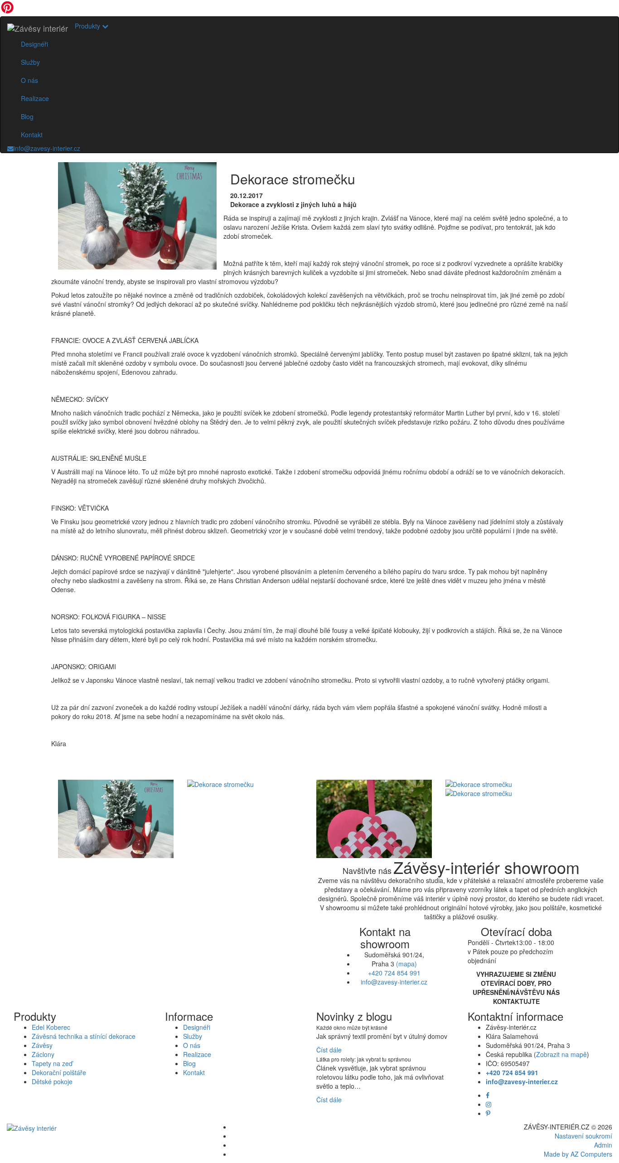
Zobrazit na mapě (561, 1054)
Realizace (35, 98)
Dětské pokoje (52, 1081)
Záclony (43, 1054)
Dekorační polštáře (59, 1072)
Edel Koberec (51, 1027)
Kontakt (32, 134)
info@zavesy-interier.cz (47, 148)
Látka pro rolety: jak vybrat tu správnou (363, 1059)
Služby (30, 62)
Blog (27, 116)
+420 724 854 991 (394, 972)
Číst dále (329, 1049)
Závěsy (42, 1045)
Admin (603, 1144)
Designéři (34, 43)
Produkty (88, 25)
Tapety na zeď (52, 1063)
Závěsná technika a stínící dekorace (83, 1036)
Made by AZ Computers (578, 1153)
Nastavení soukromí (583, 1135)
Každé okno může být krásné (351, 1027)
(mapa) (406, 963)
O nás (29, 80)
